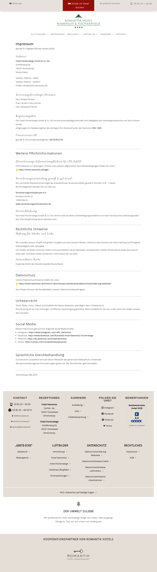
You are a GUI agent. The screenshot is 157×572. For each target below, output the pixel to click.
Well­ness (72, 34)
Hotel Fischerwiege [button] (59, 463)
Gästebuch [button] (22, 451)
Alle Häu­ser (38, 34)
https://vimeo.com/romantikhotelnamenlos (46, 341)
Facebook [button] (109, 413)
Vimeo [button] (109, 425)
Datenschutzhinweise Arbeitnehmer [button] (95, 478)
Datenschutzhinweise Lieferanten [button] (95, 469)
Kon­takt (121, 34)
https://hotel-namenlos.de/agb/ (34, 169)
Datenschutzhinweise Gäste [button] (95, 461)
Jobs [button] (77, 411)
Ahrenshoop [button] (59, 451)
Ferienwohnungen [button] (59, 475)
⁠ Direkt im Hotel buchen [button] (80, 5)
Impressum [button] (131, 451)
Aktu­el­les (89, 34)
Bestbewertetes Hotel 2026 (137, 407)
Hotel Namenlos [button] (59, 457)
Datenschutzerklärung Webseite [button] (95, 453)
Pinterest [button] (109, 419)
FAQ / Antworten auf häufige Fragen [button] (77, 492)
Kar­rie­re (106, 34)
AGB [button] (132, 457)
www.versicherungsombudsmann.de (33, 203)
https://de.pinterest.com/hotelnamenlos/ (47, 338)
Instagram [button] (109, 407)
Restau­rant (58, 34)
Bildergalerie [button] (22, 457)
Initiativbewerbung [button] (77, 417)
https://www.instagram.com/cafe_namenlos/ (50, 332)
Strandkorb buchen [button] (110, 3)
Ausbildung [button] (77, 405)
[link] (20, 416)
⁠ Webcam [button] (17, 3)
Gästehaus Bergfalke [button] (59, 469)
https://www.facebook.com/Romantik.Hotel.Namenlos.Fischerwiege (60, 335)
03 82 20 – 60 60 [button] (143, 3)
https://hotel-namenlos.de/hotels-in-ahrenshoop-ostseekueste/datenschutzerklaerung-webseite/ (65, 283)
